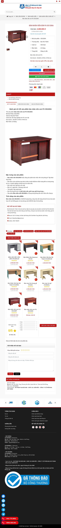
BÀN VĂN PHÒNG (38, 79)
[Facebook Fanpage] (33, 427)
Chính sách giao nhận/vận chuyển (40, 420)
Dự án (6, 413)
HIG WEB (40, 526)
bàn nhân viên (11, 233)
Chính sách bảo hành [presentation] (23, 104)
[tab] (11, 104)
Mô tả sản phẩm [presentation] (11, 104)
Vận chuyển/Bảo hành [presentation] (37, 104)
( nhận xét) (12, 334)
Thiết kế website (33, 526)
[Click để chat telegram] (3, 510)
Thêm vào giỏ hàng (43, 76)
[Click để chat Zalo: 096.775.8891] (3, 501)
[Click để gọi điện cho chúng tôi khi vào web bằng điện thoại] (3, 518)
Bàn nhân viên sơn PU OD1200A (43, 231)
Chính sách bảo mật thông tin (39, 418)
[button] (7, 37)
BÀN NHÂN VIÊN (48, 79)
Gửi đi (10, 373)
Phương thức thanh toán (10, 426)
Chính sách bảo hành (37, 416)
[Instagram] (36, 427)
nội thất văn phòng (28, 231)
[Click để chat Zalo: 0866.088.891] (3, 505)
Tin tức (6, 416)
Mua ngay (42, 73)
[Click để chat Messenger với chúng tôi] (3, 496)
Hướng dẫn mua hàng (10, 428)
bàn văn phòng (18, 231)
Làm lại (17, 373)
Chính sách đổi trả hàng (37, 413)
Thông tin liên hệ (9, 418)
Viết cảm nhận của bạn (48, 325)
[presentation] (6, 403)
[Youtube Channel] (40, 427)
